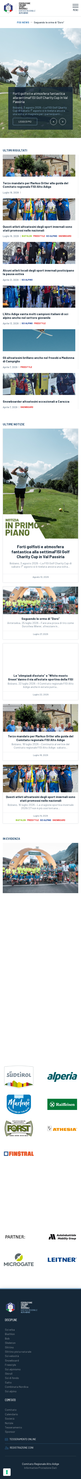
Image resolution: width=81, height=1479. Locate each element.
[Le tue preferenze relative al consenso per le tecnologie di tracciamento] (7, 1472)
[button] (75, 8)
